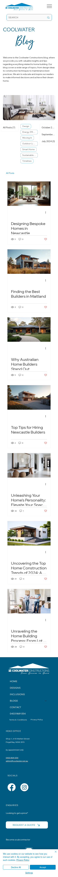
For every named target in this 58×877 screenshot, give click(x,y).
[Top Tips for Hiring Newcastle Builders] (29, 397)
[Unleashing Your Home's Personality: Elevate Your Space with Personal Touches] (29, 465)
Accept (43, 867)
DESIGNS (15, 687)
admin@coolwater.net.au (17, 761)
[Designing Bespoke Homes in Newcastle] (29, 193)
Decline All (16, 867)
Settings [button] (29, 872)
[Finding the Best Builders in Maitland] (29, 261)
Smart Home (28, 149)
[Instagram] (24, 787)
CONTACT (15, 707)
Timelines (27, 161)
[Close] (53, 853)
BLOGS (14, 700)
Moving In (27, 137)
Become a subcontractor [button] (18, 839)
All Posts (10, 173)
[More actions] (46, 212)
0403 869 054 (18, 713)
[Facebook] (12, 787)
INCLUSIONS (17, 694)
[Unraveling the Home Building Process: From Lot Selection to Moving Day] (29, 601)
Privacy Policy (37, 719)
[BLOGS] (46, 701)
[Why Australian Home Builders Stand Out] (29, 329)
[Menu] (49, 6)
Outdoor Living (29, 143)
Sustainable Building (30, 155)
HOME (13, 681)
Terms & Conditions (18, 719)
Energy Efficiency (30, 132)
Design (25, 126)
